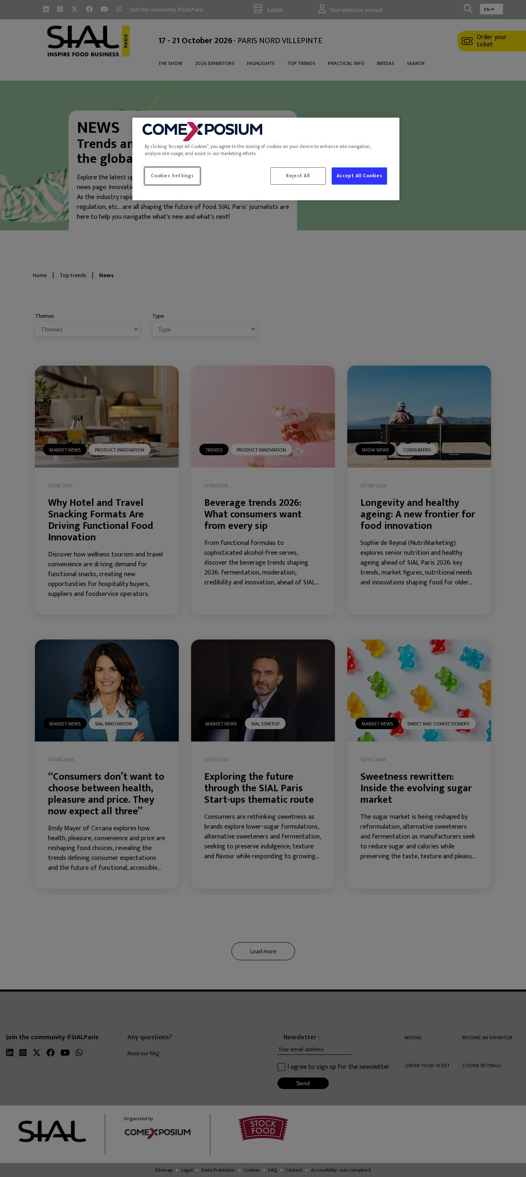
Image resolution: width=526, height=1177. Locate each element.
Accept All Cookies (359, 176)
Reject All (298, 176)
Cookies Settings (172, 176)
